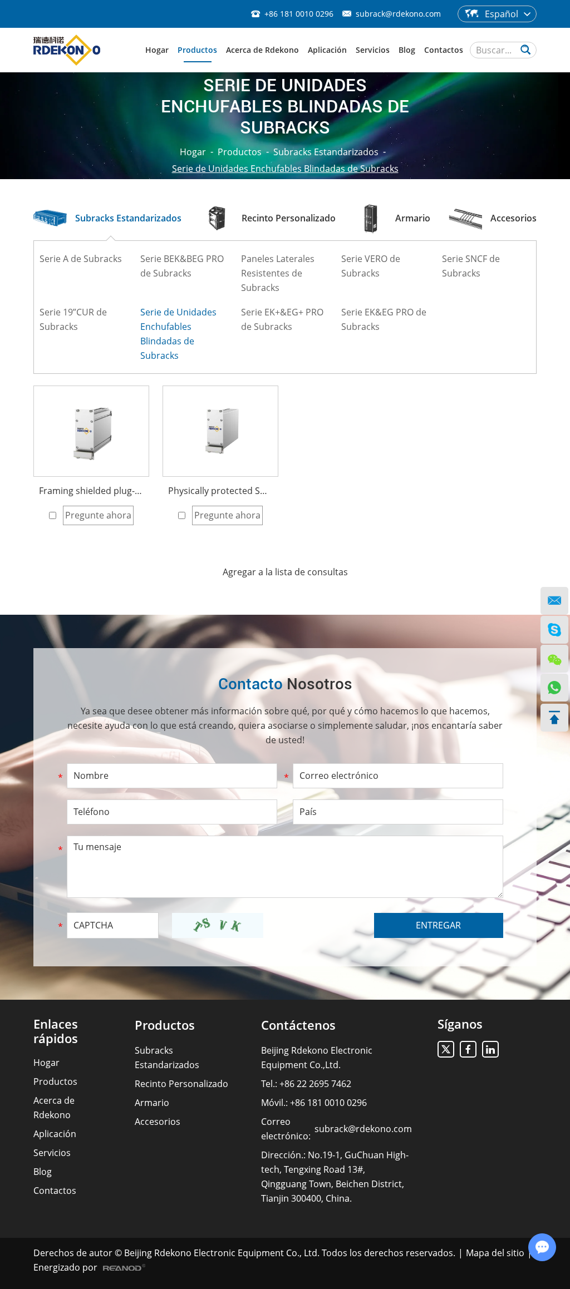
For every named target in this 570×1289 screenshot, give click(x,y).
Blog (407, 50)
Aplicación (327, 50)
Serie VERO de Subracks (370, 266)
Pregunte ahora (98, 515)
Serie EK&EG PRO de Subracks (383, 319)
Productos (197, 50)
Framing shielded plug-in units (91, 491)
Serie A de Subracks (81, 259)
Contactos (443, 50)
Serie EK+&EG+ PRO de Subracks (282, 319)
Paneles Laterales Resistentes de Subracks (278, 273)
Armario (152, 1103)
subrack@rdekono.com (398, 13)
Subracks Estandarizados (326, 152)
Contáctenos (298, 1024)
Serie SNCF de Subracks (471, 266)
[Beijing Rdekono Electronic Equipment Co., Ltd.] (66, 50)
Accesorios (157, 1121)
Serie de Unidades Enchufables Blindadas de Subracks (178, 334)
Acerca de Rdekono (262, 50)
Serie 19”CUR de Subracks (73, 319)
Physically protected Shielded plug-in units (220, 491)
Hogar (157, 50)
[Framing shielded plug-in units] (91, 431)
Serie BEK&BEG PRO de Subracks (182, 266)
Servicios (373, 50)
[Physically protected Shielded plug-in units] (220, 431)
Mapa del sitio (495, 1253)
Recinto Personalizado (181, 1084)
